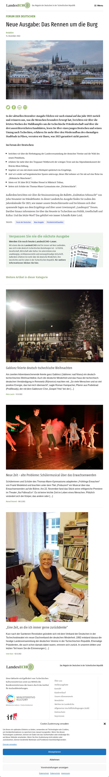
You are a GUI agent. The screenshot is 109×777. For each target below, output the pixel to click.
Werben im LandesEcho (64, 704)
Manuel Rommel (11, 501)
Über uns (58, 680)
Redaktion (10, 33)
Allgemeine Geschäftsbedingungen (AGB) (71, 708)
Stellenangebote (61, 684)
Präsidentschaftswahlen (55, 222)
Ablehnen (54, 759)
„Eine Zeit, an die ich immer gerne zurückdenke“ (37, 627)
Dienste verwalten (10, 744)
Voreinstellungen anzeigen (54, 767)
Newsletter (59, 700)
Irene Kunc (9, 654)
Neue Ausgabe (39, 222)
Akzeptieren (54, 751)
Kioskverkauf (60, 692)
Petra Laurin (10, 394)
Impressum (65, 773)
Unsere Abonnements (63, 696)
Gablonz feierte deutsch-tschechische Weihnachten (39, 368)
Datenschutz (44, 773)
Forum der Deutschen (20, 16)
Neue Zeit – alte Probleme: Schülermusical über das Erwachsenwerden (51, 475)
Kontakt (57, 688)
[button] (104, 723)
